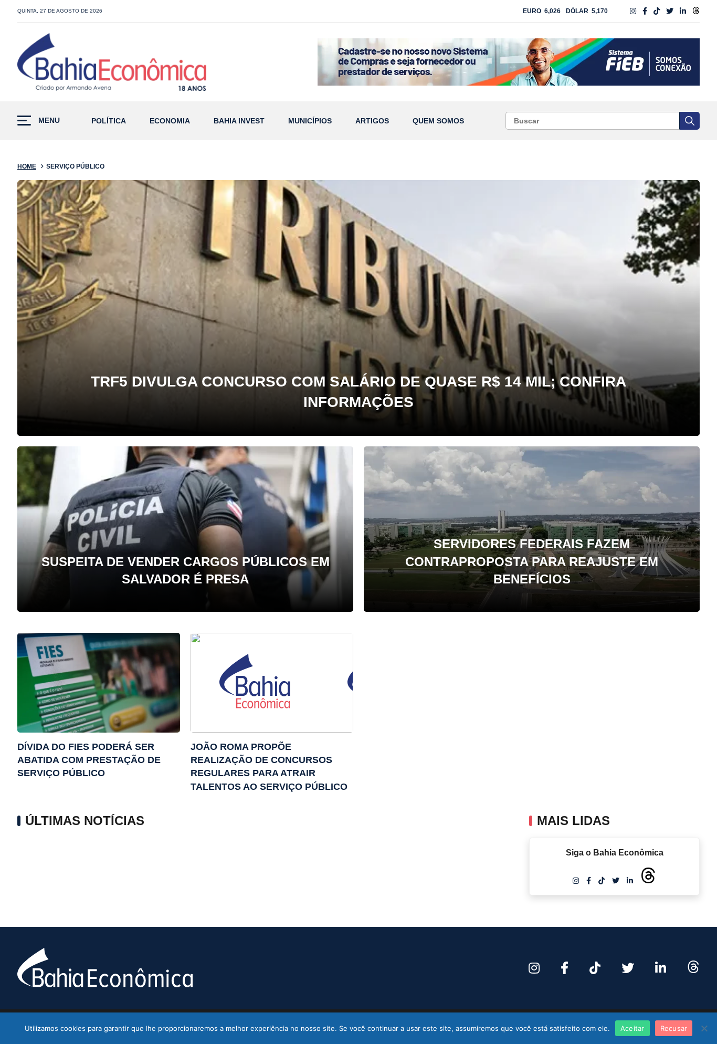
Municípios (310, 121)
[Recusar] (704, 1028)
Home (26, 166)
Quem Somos (438, 121)
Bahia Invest (239, 121)
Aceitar (632, 1028)
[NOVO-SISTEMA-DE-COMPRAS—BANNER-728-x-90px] (509, 62)
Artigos (372, 121)
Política (108, 121)
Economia (170, 121)
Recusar (674, 1028)
